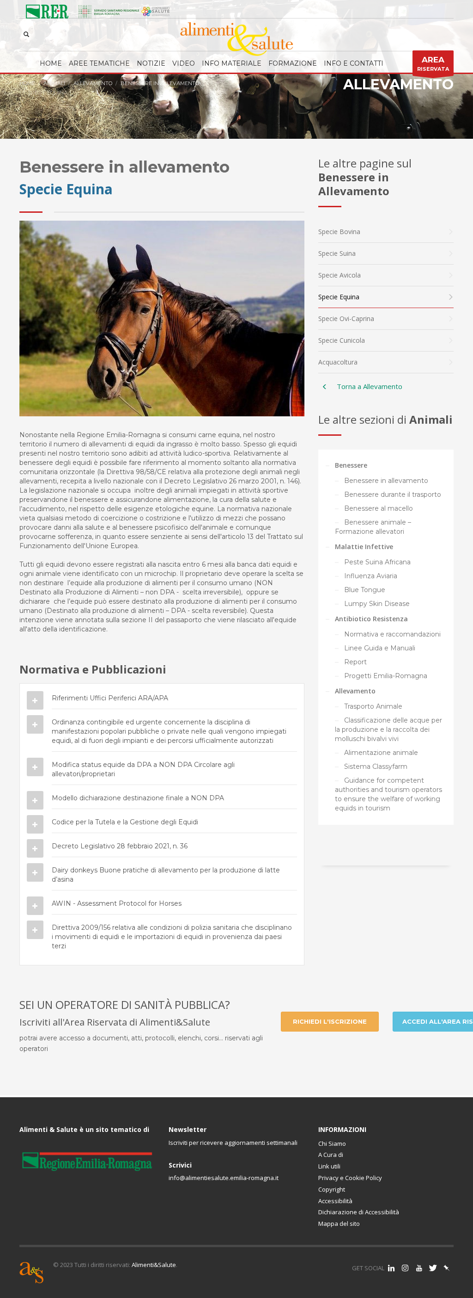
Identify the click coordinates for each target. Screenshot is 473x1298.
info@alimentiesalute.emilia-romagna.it (224, 1178)
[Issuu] (447, 1268)
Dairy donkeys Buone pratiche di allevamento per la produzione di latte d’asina (166, 875)
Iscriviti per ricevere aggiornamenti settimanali (233, 1142)
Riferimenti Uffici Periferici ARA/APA (110, 698)
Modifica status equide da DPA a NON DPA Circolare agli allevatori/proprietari (143, 769)
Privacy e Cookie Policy (350, 1178)
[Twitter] (433, 1268)
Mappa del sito (339, 1223)
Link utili (329, 1166)
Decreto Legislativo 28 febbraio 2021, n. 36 (120, 846)
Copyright (331, 1189)
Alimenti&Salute (154, 1265)
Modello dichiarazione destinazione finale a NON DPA (138, 798)
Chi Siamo (332, 1143)
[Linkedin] (391, 1268)
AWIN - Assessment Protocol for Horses (117, 903)
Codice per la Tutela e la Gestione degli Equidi (125, 822)
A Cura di (330, 1154)
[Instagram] (405, 1268)
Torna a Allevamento (369, 386)
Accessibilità (335, 1201)
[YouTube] (419, 1268)
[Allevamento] (324, 387)
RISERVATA (433, 63)
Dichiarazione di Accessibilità (358, 1212)
